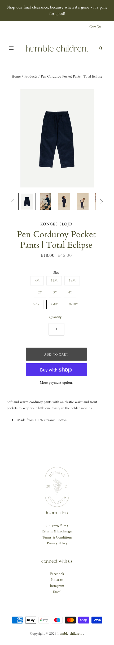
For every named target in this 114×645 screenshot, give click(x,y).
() (95, 27)
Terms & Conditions (57, 537)
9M (37, 280)
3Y (55, 292)
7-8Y (54, 304)
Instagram (57, 586)
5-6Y (36, 304)
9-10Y (73, 304)
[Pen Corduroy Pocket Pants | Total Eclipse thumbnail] (27, 201)
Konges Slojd (56, 224)
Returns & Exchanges (57, 531)
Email (57, 592)
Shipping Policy (57, 525)
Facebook (57, 574)
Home (16, 76)
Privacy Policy (57, 543)
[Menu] (11, 48)
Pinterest (57, 579)
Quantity (55, 317)
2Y (40, 292)
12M (54, 280)
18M (72, 280)
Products (30, 76)
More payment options (56, 383)
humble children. (70, 633)
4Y (70, 292)
